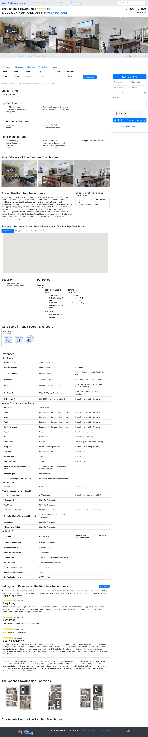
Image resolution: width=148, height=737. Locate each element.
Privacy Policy (96, 730)
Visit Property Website (129, 126)
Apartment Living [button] (74, 3)
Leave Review (104, 586)
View (89, 77)
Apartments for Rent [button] (37, 3)
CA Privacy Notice (85, 730)
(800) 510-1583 (129, 77)
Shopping (19, 231)
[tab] (7, 67)
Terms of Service (106, 730)
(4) (48, 9)
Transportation (40, 231)
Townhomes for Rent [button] (56, 3)
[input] (128, 93)
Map (49, 12)
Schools (29, 231)
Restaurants (7, 231)
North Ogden (60, 12)
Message (116, 98)
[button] (55, 251)
